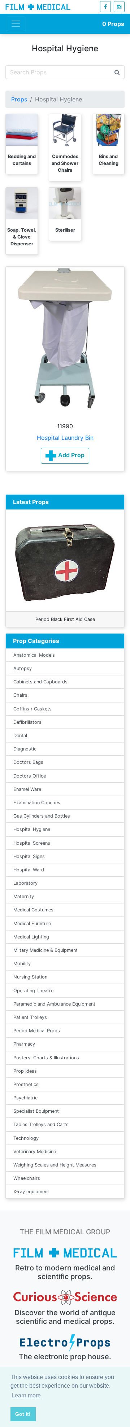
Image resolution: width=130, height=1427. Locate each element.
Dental (20, 735)
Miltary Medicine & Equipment (45, 950)
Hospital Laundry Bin (65, 437)
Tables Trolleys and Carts (41, 1124)
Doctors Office (29, 776)
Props (113, 23)
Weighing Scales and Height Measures (54, 1165)
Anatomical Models (34, 655)
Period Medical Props (36, 1030)
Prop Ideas (25, 1071)
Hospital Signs (29, 856)
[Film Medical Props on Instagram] (119, 6)
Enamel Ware (27, 789)
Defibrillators (27, 722)
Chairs (20, 695)
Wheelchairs (26, 1178)
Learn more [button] (26, 1395)
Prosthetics (26, 1084)
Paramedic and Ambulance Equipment (54, 1004)
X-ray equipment (31, 1191)
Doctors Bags (28, 762)
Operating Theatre (33, 990)
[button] (65, 456)
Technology (26, 1138)
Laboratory (25, 883)
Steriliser (65, 230)
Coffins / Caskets (32, 709)
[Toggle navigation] (16, 24)
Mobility (22, 963)
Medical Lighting (31, 937)
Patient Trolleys (30, 1017)
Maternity (23, 896)
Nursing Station (30, 977)
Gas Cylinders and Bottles (41, 816)
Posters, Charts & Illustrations (46, 1057)
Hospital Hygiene (31, 829)
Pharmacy (24, 1044)
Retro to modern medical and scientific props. (65, 1272)
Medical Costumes (33, 909)
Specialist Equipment (36, 1111)
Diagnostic (24, 749)
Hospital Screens (31, 843)
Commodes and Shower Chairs (65, 163)
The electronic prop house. (65, 1356)
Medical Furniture (32, 923)
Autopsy (22, 668)
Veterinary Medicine (34, 1151)
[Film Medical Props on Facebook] (105, 6)
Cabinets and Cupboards (40, 681)
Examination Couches (36, 802)
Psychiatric (25, 1097)
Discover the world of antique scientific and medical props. (65, 1317)
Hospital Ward (28, 869)
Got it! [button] (23, 1414)
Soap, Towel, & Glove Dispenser (21, 236)
